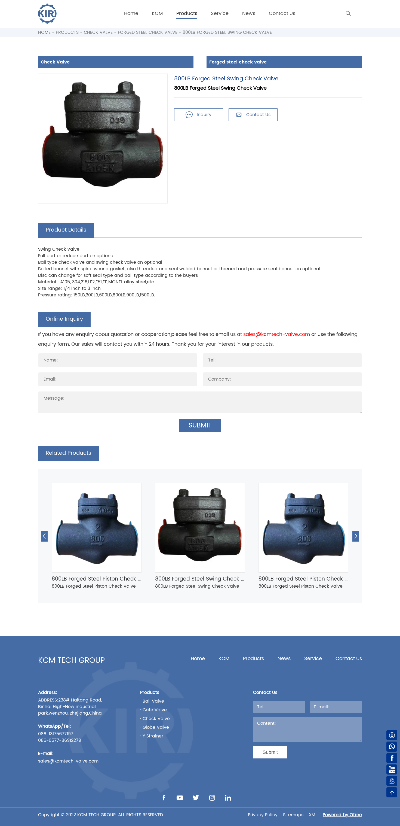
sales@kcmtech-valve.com (276, 334)
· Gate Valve (153, 709)
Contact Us (282, 13)
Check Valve (98, 32)
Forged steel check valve (147, 32)
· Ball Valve (152, 701)
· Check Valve (155, 718)
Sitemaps (293, 814)
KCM (157, 13)
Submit (200, 425)
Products (186, 13)
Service (220, 13)
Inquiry (198, 114)
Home (131, 13)
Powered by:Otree (342, 814)
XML (313, 814)
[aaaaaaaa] (47, 14)
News (248, 13)
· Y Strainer (151, 736)
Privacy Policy (263, 814)
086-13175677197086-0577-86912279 (59, 737)
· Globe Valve (154, 727)
